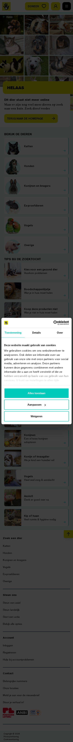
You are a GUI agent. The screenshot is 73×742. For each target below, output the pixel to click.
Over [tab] (60, 332)
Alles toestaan (36, 392)
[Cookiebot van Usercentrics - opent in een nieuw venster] (53, 323)
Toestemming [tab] (13, 332)
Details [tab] (36, 332)
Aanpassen (34, 404)
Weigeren (37, 416)
